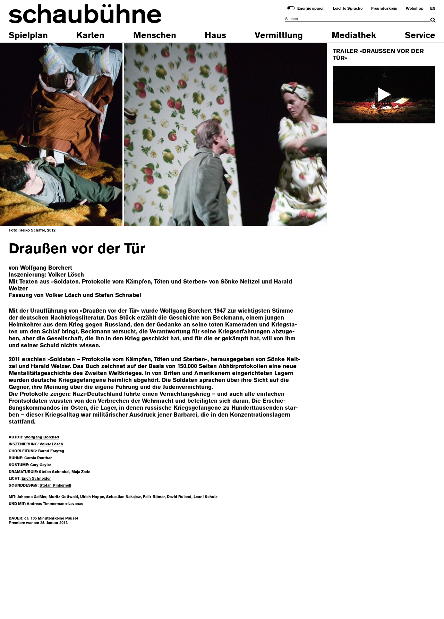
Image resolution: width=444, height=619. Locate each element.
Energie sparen (311, 8)
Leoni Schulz (205, 496)
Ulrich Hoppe (92, 496)
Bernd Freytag (51, 451)
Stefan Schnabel (54, 471)
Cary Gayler (40, 465)
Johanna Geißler (31, 496)
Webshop (415, 8)
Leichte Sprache (347, 8)
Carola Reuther (38, 458)
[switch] (291, 8)
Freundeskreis (384, 8)
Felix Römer (154, 496)
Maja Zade (80, 471)
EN (432, 8)
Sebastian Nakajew (123, 496)
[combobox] (357, 19)
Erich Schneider (36, 478)
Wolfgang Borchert (41, 437)
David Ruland (179, 496)
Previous (23, 134)
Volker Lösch (51, 444)
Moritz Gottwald (63, 496)
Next (304, 134)
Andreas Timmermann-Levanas (55, 503)
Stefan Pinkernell (55, 485)
